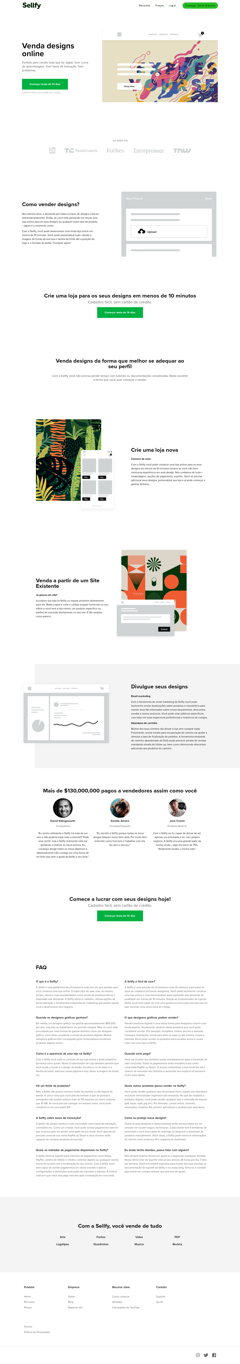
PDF (177, 1237)
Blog (70, 1302)
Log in (172, 5)
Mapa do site (75, 1307)
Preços (159, 5)
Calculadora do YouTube (126, 1307)
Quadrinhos (101, 1244)
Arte (62, 1237)
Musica (139, 1244)
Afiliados (117, 1302)
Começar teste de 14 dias (45, 84)
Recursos (144, 5)
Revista (177, 1244)
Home (27, 1296)
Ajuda (159, 1302)
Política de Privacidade (37, 1332)
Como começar (120, 1296)
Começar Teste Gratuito (200, 5)
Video (139, 1237)
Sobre (71, 1296)
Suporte (160, 1296)
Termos (28, 1326)
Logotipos (62, 1244)
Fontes (100, 1237)
